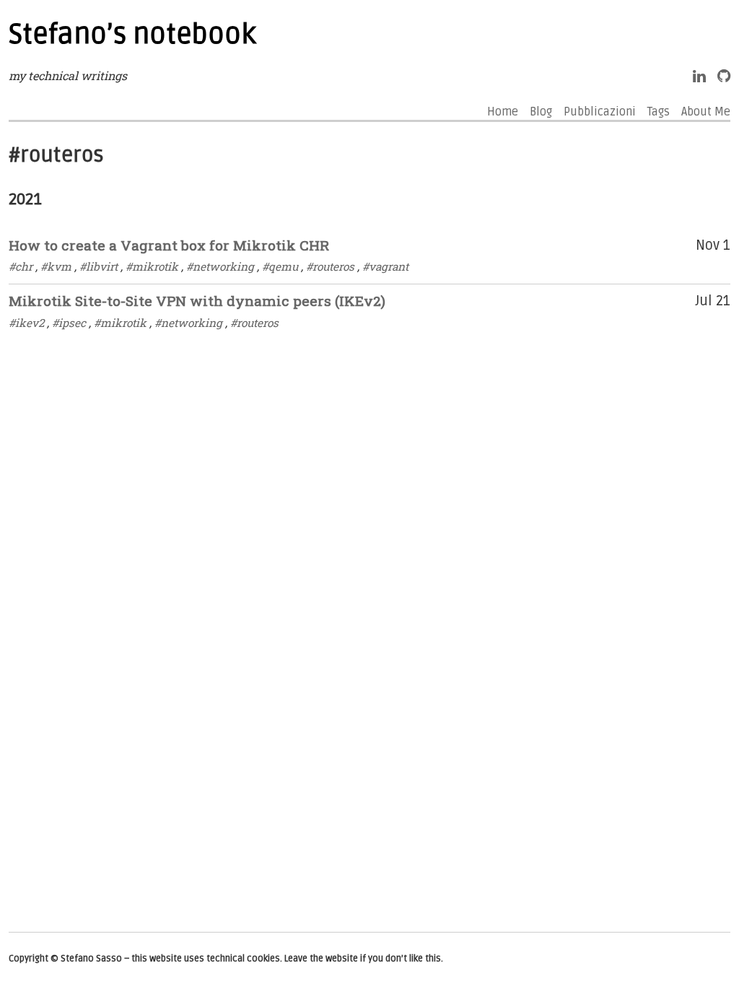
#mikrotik (152, 266)
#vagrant (385, 266)
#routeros (330, 266)
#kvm (55, 266)
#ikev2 (26, 322)
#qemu (280, 266)
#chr (20, 266)
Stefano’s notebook (132, 34)
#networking (220, 266)
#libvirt (98, 266)
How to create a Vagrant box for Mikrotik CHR (169, 245)
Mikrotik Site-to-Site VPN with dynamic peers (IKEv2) (197, 301)
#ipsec (69, 322)
